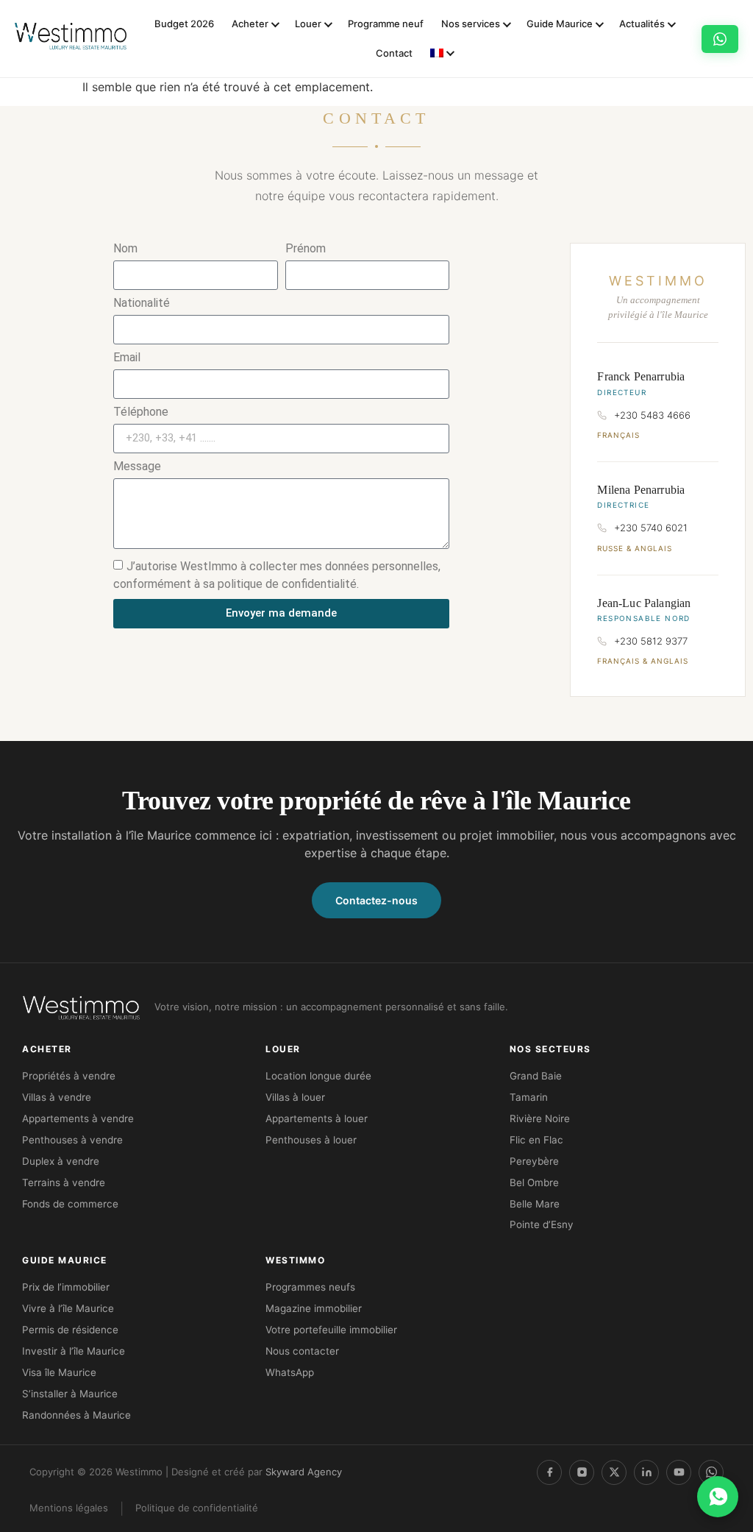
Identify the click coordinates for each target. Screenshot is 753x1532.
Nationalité (141, 303)
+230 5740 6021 (651, 527)
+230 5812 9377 (651, 641)
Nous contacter (302, 1351)
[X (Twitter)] (614, 1472)
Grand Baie (536, 1076)
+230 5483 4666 (652, 415)
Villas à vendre (56, 1097)
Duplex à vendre (60, 1161)
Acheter (250, 23)
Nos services (470, 23)
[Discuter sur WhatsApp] (717, 1496)
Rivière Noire (540, 1118)
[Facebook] (549, 1472)
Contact (394, 53)
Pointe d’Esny (542, 1224)
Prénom (305, 249)
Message (137, 467)
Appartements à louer (316, 1118)
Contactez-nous (376, 900)
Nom (125, 249)
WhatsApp (289, 1372)
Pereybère (534, 1161)
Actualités (642, 23)
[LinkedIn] (646, 1472)
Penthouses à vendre (72, 1140)
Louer (308, 23)
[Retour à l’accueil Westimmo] (70, 39)
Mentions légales (68, 1508)
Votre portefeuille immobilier (331, 1330)
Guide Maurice (560, 23)
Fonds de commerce (70, 1204)
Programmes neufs (310, 1287)
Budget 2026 (184, 23)
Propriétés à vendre (68, 1076)
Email (126, 358)
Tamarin (529, 1097)
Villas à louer (295, 1097)
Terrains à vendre (63, 1182)
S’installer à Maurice (70, 1394)
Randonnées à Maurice (76, 1415)
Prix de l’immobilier (66, 1287)
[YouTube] (678, 1472)
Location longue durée (318, 1076)
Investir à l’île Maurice (73, 1351)
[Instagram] (581, 1472)
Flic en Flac (536, 1140)
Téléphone (140, 412)
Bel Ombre (534, 1182)
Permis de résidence (70, 1330)
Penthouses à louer (311, 1140)
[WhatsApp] (711, 1472)
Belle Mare (535, 1204)
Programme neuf (386, 23)
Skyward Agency (303, 1472)
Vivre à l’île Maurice (68, 1308)
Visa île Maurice (59, 1372)
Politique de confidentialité (196, 1508)
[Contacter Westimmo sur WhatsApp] (720, 39)
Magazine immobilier (313, 1308)
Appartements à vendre (78, 1118)
